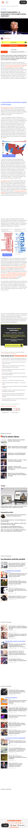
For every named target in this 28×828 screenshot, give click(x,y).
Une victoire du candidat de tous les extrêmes (16, 65)
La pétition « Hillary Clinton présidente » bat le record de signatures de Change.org (17, 468)
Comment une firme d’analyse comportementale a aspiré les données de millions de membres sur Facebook (13, 395)
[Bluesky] (20, 823)
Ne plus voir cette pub (6, 433)
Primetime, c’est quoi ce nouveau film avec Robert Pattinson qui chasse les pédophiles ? (18, 635)
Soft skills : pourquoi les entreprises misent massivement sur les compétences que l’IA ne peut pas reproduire (17, 645)
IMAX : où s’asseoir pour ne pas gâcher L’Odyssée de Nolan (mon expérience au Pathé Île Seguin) (13, 530)
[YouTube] (6, 823)
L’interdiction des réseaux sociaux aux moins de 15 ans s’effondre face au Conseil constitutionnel (17, 575)
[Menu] (7, 2)
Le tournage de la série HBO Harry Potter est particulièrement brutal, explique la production (12, 527)
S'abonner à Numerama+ (13, 345)
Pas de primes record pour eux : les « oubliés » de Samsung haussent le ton (17, 742)
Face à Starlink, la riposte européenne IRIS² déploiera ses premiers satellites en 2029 (18, 628)
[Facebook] (14, 823)
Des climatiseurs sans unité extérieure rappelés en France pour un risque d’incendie (17, 702)
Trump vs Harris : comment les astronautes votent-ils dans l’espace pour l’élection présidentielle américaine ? (14, 359)
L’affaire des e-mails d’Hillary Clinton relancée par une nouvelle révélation (17, 454)
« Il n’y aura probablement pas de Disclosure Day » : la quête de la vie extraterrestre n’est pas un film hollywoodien (17, 750)
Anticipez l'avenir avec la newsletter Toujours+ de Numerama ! (16, 440)
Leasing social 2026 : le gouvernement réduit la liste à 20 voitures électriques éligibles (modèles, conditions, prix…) (17, 709)
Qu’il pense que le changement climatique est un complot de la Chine (13, 274)
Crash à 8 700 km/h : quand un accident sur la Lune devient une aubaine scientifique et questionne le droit (18, 653)
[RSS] (18, 823)
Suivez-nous (4, 51)
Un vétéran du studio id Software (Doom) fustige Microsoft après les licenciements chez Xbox (16, 692)
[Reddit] (16, 823)
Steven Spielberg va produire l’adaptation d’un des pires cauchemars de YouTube (15, 765)
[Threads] (22, 823)
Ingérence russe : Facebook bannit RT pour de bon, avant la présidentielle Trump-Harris (13, 366)
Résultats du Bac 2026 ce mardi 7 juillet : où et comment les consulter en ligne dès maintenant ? (17, 724)
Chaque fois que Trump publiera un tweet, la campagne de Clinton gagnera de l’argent (17, 474)
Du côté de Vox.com (5, 180)
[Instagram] (12, 823)
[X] (10, 823)
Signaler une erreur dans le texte (8, 406)
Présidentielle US (20, 356)
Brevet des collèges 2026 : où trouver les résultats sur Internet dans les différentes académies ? (17, 732)
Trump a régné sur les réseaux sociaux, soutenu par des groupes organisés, (13, 267)
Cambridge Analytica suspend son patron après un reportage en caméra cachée (13, 390)
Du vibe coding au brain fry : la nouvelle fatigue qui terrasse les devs (13, 520)
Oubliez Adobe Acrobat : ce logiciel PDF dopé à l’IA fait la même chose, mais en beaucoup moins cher (14, 507)
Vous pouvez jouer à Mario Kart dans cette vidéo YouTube (17, 716)
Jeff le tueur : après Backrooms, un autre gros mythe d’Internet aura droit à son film (17, 590)
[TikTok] (8, 823)
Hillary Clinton (14, 412)
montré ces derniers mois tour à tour (13, 66)
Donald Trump (5, 412)
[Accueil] (3, 2)
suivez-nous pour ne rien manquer (8, 353)
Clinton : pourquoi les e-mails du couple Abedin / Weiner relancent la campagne (17, 447)
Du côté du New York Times (7, 107)
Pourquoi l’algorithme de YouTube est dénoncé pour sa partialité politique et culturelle (14, 399)
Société (4, 9)
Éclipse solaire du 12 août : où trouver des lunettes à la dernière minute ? (16, 515)
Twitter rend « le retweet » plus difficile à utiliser (13, 380)
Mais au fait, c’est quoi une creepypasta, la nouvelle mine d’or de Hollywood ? (18, 757)
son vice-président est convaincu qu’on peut (13, 276)
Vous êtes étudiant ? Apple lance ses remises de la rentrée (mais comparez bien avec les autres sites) (17, 582)
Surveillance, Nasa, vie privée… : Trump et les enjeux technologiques (17, 460)
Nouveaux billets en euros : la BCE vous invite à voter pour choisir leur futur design (13, 524)
